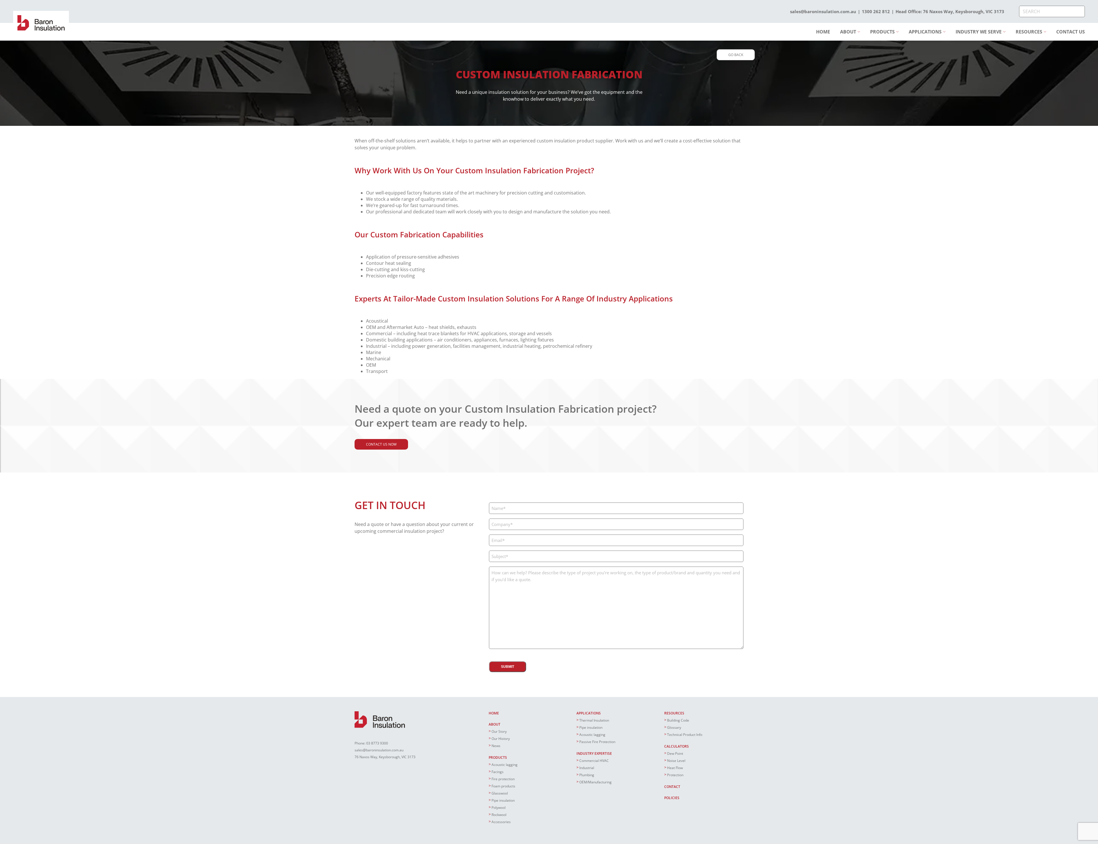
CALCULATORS (676, 746)
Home (823, 32)
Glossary (674, 727)
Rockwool (499, 814)
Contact (672, 786)
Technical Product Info (684, 734)
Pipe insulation (503, 800)
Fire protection (503, 779)
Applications (925, 32)
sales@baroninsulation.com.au (823, 11)
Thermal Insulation (594, 720)
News (496, 745)
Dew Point (675, 753)
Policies (671, 797)
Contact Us (1070, 32)
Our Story (499, 731)
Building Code (678, 720)
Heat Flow (675, 767)
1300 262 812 (876, 11)
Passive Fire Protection (597, 741)
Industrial (586, 767)
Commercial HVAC (594, 760)
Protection (675, 774)
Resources (1029, 32)
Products (882, 32)
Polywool (499, 807)
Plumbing (586, 774)
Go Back (735, 54)
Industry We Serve (979, 32)
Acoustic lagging (505, 764)
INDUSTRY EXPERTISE (594, 753)
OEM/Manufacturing (595, 782)
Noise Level (676, 760)
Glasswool (500, 793)
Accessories (501, 821)
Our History (501, 738)
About (848, 32)
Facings (498, 771)
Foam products (503, 786)
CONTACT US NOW (381, 444)
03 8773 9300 (377, 743)
